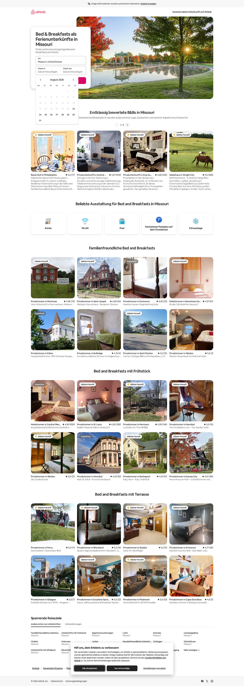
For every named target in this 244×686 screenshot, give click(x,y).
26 (51, 114)
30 (73, 114)
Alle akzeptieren (89, 668)
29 (68, 114)
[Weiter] (127, 125)
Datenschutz (57, 681)
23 (74, 109)
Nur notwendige (122, 668)
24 (40, 114)
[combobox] (61, 61)
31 (40, 120)
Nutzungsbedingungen (76, 681)
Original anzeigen (148, 3)
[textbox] (48, 71)
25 (46, 114)
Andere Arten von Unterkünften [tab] (46, 624)
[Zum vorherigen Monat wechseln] (40, 80)
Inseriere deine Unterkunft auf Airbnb (192, 11)
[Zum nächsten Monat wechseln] (73, 80)
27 (57, 114)
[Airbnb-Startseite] (38, 11)
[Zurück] (117, 125)
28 (62, 114)
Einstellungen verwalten (154, 668)
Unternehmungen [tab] (73, 624)
